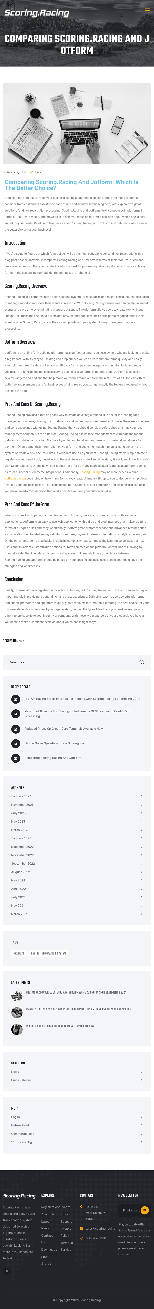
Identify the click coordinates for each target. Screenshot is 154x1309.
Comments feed (22, 1134)
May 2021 (18, 905)
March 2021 (19, 914)
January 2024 (21, 796)
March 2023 (19, 830)
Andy (38, 173)
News (20, 641)
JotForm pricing (15, 478)
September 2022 (23, 863)
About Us (47, 1214)
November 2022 (22, 855)
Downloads (49, 1249)
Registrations (50, 1207)
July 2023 (18, 813)
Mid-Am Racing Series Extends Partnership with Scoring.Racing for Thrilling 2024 (82, 699)
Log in (15, 1117)
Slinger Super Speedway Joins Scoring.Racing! (57, 743)
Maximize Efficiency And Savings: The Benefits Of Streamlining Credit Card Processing (77, 714)
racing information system (48, 953)
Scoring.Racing (90, 472)
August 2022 (20, 872)
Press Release (21, 1080)
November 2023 (22, 805)
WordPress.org (21, 1142)
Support (66, 1221)
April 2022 (18, 889)
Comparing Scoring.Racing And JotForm (52, 758)
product (19, 953)
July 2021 (18, 897)
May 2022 (18, 880)
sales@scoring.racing (100, 1228)
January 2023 (21, 838)
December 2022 (22, 847)
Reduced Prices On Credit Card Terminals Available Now (63, 728)
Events (65, 1207)
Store (64, 1214)
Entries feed (20, 1125)
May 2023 (18, 821)
